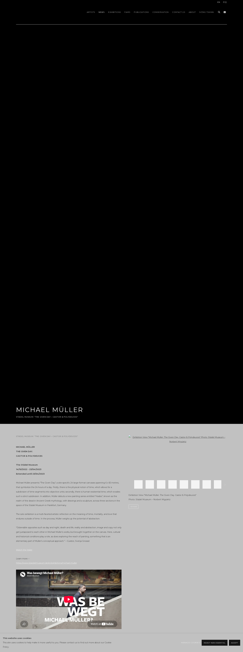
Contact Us (178, 12)
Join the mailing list (224, 12)
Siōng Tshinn (206, 12)
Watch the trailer (24, 550)
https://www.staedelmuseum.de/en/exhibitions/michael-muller (46, 563)
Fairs (127, 12)
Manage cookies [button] (190, 643)
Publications (141, 12)
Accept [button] (234, 643)
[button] (138, 484)
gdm (35, 12)
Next (225, 485)
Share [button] (134, 507)
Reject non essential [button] (214, 643)
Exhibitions (114, 12)
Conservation (160, 12)
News (102, 12)
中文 (225, 2)
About (192, 12)
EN (218, 2)
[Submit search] (219, 12)
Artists (91, 12)
